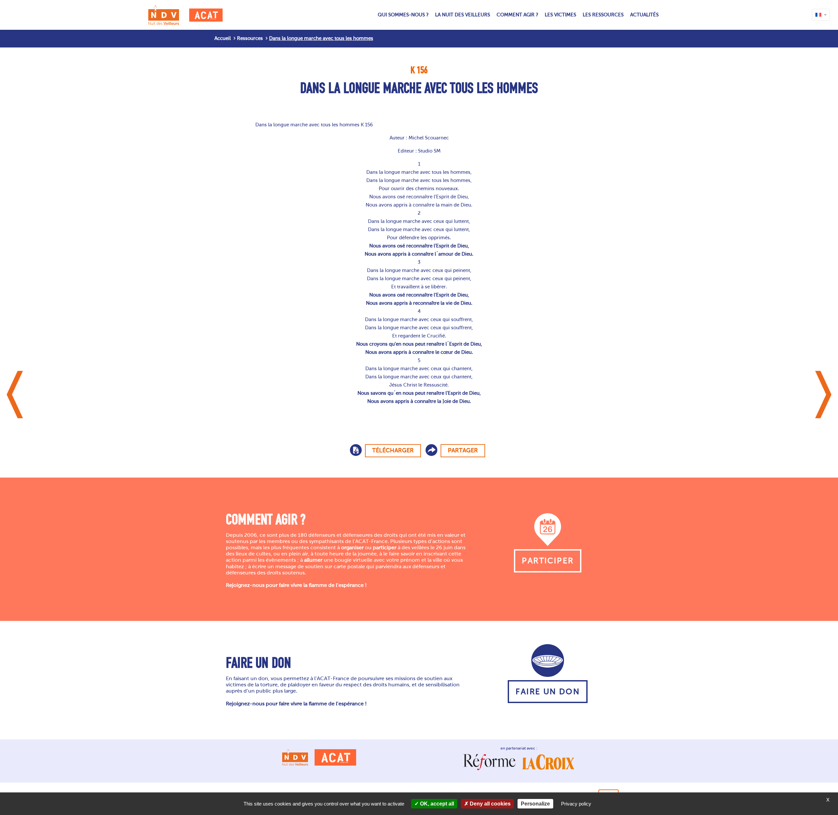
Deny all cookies (489, 803)
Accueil (222, 38)
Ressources (250, 38)
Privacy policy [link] (576, 803)
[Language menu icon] (821, 15)
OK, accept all (436, 803)
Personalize (535, 803)
